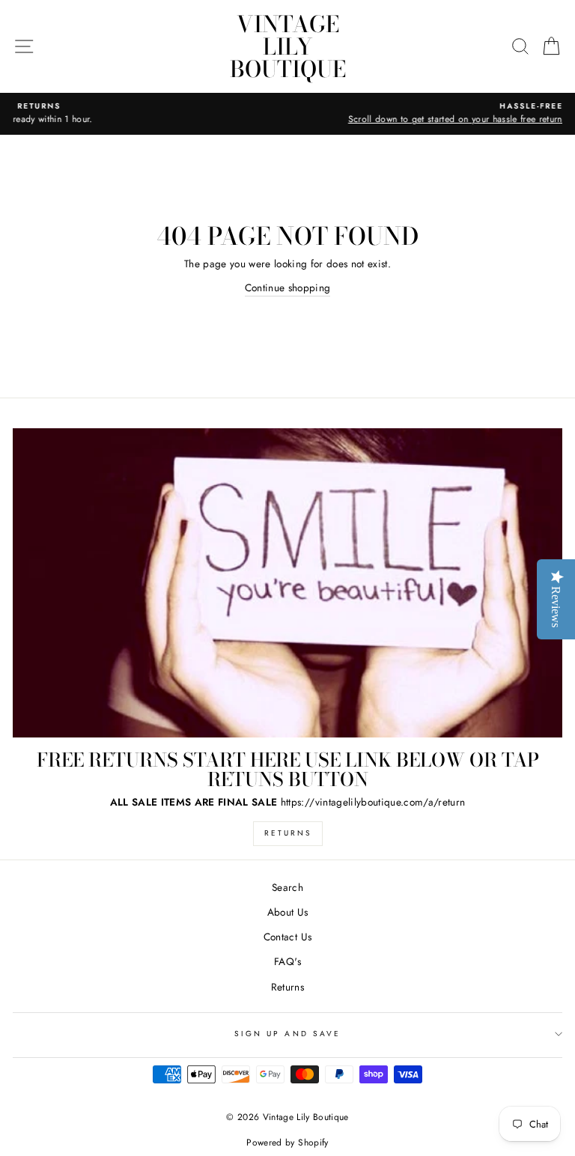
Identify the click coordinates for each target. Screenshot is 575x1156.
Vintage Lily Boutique (288, 46)
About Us (287, 911)
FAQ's (287, 961)
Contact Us (287, 936)
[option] (290, 113)
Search (287, 887)
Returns (287, 833)
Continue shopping (288, 287)
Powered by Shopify (287, 1142)
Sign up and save (287, 1033)
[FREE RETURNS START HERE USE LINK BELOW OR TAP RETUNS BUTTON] (287, 582)
